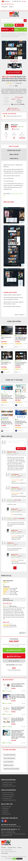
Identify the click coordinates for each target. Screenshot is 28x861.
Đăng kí (11, 6)
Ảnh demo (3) (14, 61)
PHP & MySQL (19, 335)
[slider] (10, 83)
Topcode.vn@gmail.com (10, 851)
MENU (16, 29)
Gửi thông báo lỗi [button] (13, 108)
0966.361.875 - (9, 849)
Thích (15, 453)
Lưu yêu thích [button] (14, 661)
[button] (14, 655)
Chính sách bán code (7, 792)
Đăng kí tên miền (6, 806)
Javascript (4, 335)
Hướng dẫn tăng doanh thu (9, 800)
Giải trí (19, 99)
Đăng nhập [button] (4, 6)
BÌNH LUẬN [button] (21, 448)
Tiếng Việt (6, 1)
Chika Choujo (15, 487)
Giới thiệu (3, 847)
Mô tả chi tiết (14, 146)
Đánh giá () (14, 158)
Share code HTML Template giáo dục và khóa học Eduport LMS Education (17, 685)
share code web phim (9, 758)
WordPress (19, 361)
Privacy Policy (4, 853)
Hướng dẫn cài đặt (14, 150)
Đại (19, 500)
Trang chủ (3, 33)
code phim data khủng (9, 754)
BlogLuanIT (14, 509)
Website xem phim (8, 765)
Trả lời (10, 453)
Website (13, 99)
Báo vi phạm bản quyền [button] (14, 109)
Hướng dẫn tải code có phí (9, 782)
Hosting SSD (5, 808)
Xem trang (16, 129)
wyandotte (21, 518)
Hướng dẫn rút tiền (7, 798)
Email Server (5, 812)
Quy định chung (12, 847)
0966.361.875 (17, 1)
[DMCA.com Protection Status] (17, 858)
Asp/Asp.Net (5, 394)
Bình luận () (14, 154)
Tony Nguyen (15, 474)
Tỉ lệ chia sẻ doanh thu (8, 796)
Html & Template (19, 97)
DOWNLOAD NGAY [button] (14, 650)
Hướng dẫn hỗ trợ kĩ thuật (8, 786)
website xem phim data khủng (11, 768)
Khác (17, 419)
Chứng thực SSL (6, 814)
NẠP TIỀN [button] (10, 25)
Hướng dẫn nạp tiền (7, 784)
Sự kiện (19, 847)
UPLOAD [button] (20, 25)
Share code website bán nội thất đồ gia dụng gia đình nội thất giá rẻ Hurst (18, 708)
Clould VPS (5, 810)
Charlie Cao (10, 543)
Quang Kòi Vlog (11, 452)
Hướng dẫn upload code (8, 794)
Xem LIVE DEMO (14, 72)
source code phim (8, 761)
